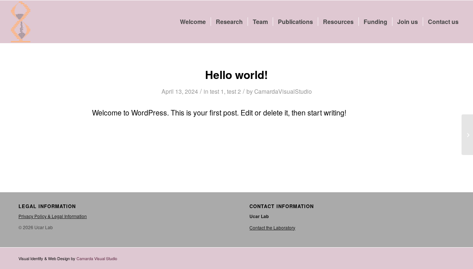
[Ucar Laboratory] (21, 21)
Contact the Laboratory (272, 227)
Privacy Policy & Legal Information (52, 216)
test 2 (234, 91)
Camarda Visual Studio (96, 258)
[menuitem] (193, 21)
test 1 (217, 91)
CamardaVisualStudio (283, 91)
